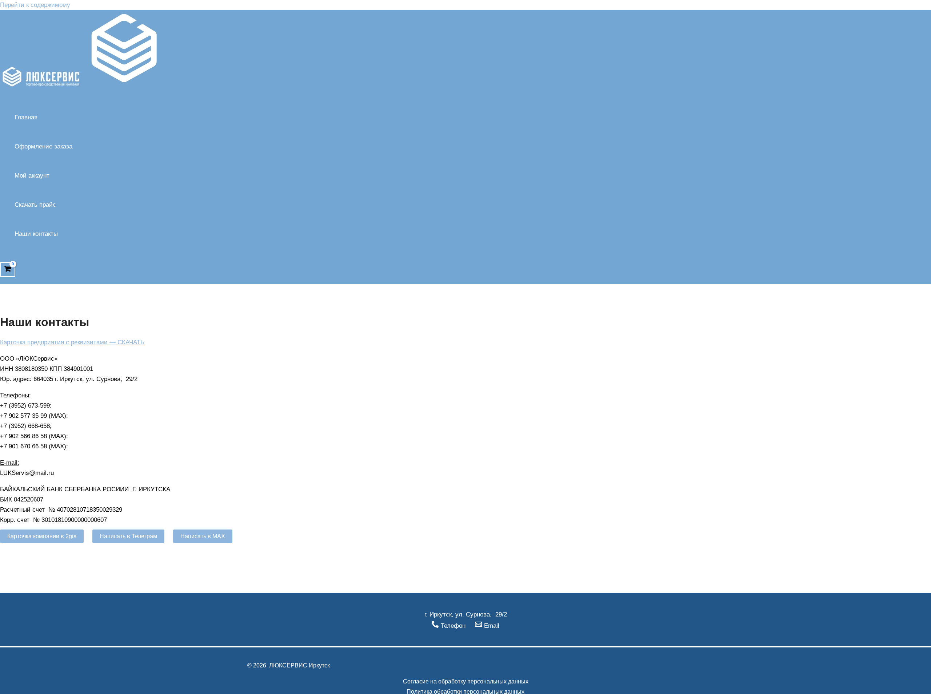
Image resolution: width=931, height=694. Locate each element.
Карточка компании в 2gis (41, 536)
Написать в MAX (202, 536)
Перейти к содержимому (35, 4)
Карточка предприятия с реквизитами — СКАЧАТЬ (72, 342)
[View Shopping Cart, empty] (7, 269)
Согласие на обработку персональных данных (465, 681)
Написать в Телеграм (128, 536)
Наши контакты (36, 233)
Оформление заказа (43, 146)
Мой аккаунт (32, 175)
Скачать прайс (35, 204)
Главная (26, 117)
